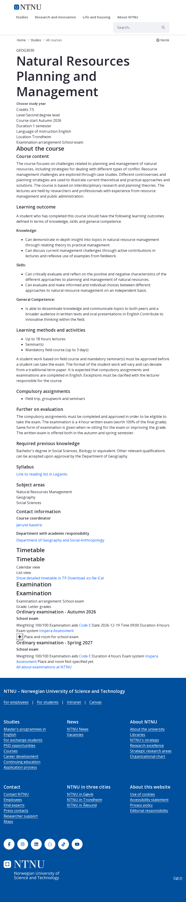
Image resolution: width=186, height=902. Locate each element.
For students (48, 702)
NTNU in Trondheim (84, 799)
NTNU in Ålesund (82, 805)
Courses (11, 750)
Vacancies (75, 734)
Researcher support (21, 816)
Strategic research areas (150, 750)
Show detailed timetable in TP (41, 578)
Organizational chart (147, 756)
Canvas (95, 702)
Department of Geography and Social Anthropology (60, 540)
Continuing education (22, 761)
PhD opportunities (19, 745)
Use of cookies (142, 794)
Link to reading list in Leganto (41, 474)
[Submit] (164, 27)
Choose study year (31, 103)
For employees (16, 702)
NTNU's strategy (144, 740)
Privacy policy (141, 805)
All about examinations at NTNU (44, 666)
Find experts (14, 805)
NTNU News (77, 729)
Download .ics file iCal (86, 578)
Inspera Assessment (56, 630)
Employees (13, 799)
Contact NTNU (16, 794)
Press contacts (16, 810)
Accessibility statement (149, 799)
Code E (85, 625)
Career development (21, 756)
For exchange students (23, 740)
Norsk (164, 40)
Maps (8, 821)
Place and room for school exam (50, 636)
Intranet (74, 702)
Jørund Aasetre (29, 524)
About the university (147, 729)
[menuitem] (23, 17)
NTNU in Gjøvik (80, 794)
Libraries (137, 734)
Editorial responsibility (149, 810)
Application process (20, 767)
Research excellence (147, 745)
